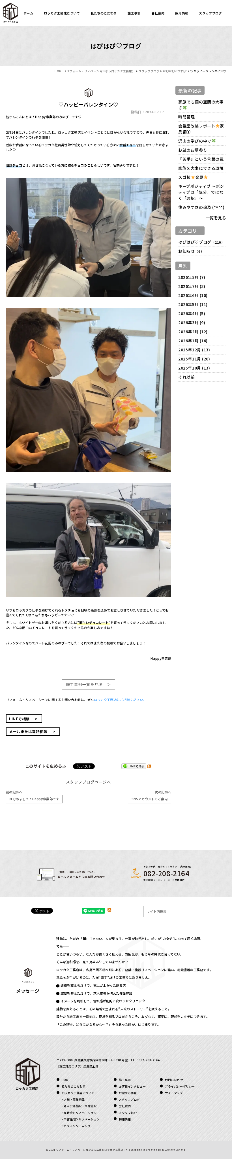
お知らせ (186, 251)
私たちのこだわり (104, 13)
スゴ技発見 (190, 177)
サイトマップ (174, 1093)
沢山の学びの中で (194, 141)
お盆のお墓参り (192, 150)
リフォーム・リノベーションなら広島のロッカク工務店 (89, 1149)
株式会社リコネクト (174, 1149)
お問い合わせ (174, 1080)
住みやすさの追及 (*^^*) (201, 207)
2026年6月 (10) (192, 295)
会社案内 (157, 13)
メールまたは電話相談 (28, 731)
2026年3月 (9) (191, 322)
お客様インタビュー (132, 1086)
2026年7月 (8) (191, 286)
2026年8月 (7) (191, 277)
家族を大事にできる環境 (201, 168)
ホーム (28, 13)
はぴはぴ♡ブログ (194, 242)
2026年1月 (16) (192, 340)
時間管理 (186, 117)
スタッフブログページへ (88, 782)
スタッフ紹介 (128, 1113)
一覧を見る (216, 217)
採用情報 (181, 13)
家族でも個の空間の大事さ (201, 105)
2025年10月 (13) (194, 368)
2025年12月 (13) (194, 350)
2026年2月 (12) (192, 331)
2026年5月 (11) (192, 304)
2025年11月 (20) (194, 359)
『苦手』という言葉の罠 (201, 159)
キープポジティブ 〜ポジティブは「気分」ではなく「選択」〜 (201, 192)
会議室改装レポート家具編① (201, 129)
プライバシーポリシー (180, 1086)
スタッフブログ (210, 13)
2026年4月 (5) (191, 313)
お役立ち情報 (128, 1093)
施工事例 (134, 13)
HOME (66, 1080)
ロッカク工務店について (62, 13)
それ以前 (186, 377)
